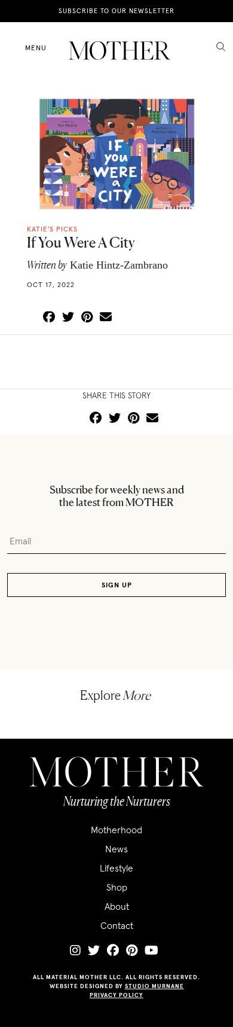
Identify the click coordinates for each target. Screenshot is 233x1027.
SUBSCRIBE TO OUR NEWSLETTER (116, 11)
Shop (116, 887)
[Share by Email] (106, 318)
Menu (36, 47)
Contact (116, 925)
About (117, 906)
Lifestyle (116, 868)
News (116, 849)
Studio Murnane (154, 986)
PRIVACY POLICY (116, 995)
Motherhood (116, 830)
